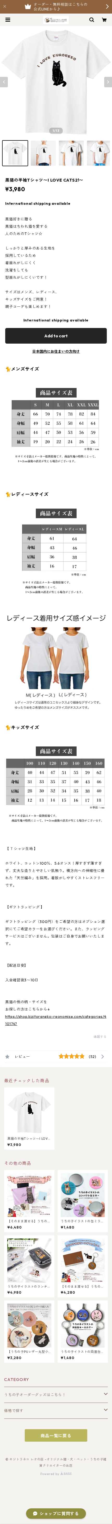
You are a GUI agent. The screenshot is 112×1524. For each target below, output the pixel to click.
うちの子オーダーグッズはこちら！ (35, 1394)
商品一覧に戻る (56, 1435)
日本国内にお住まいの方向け (56, 351)
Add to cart (56, 335)
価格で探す (13, 1410)
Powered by (50, 1474)
